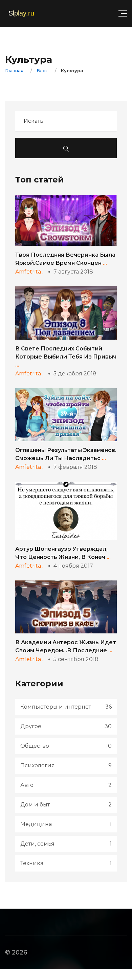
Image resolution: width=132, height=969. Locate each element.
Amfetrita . (29, 271)
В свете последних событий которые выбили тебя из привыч (65, 356)
